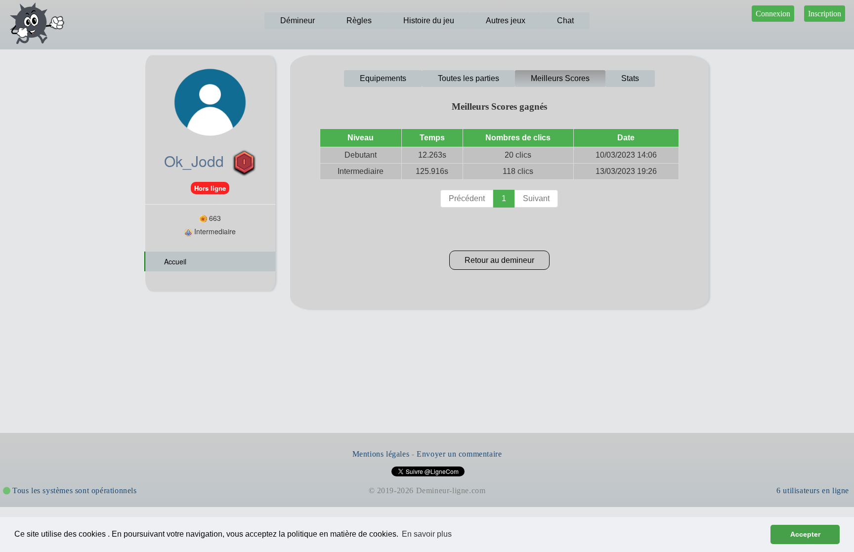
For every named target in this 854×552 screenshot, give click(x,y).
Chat (565, 20)
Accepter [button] (805, 534)
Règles (359, 20)
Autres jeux (505, 20)
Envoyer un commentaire (459, 454)
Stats (630, 78)
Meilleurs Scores (560, 78)
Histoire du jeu (428, 20)
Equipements (383, 78)
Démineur (297, 20)
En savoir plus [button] (427, 534)
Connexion (773, 13)
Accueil (174, 261)
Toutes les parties (468, 78)
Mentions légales (381, 454)
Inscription (824, 13)
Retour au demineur (499, 260)
